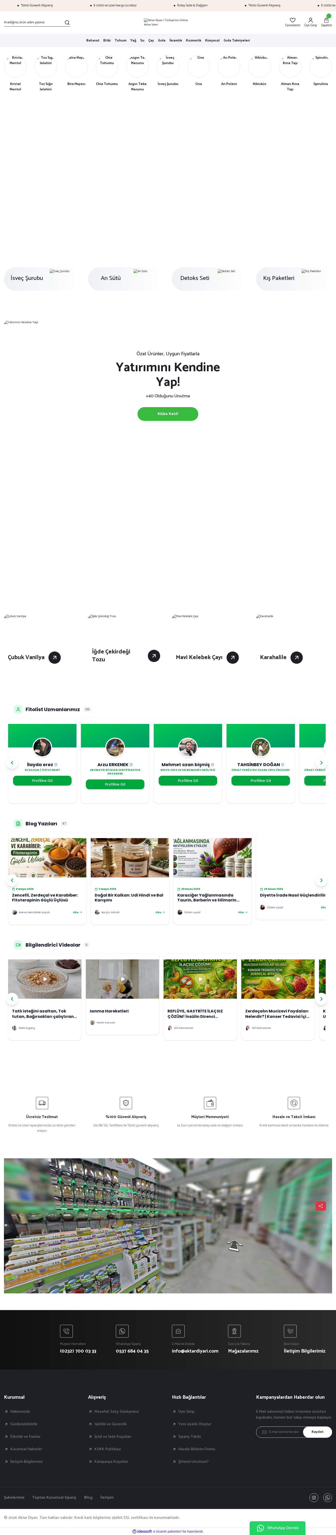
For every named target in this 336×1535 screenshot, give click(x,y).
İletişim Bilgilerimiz (26, 1462)
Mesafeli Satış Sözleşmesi (116, 1412)
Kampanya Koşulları (111, 1462)
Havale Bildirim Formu (196, 1449)
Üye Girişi (186, 1412)
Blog (88, 1498)
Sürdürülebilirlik (23, 1424)
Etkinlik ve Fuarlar (25, 1437)
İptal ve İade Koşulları (112, 1437)
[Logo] (168, 22)
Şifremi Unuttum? (193, 1462)
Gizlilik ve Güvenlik (110, 1424)
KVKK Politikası (107, 1449)
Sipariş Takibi (189, 1437)
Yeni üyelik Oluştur (194, 1424)
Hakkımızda (20, 1412)
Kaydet (317, 1432)
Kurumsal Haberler (26, 1449)
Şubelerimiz (14, 1498)
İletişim (107, 1498)
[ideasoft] (142, 1531)
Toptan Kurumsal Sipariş (54, 1498)
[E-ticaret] (167, 1531)
